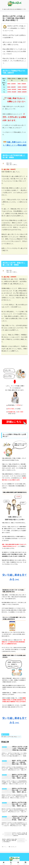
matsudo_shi (6, 734)
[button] (25, 457)
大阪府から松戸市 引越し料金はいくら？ (12, 736)
